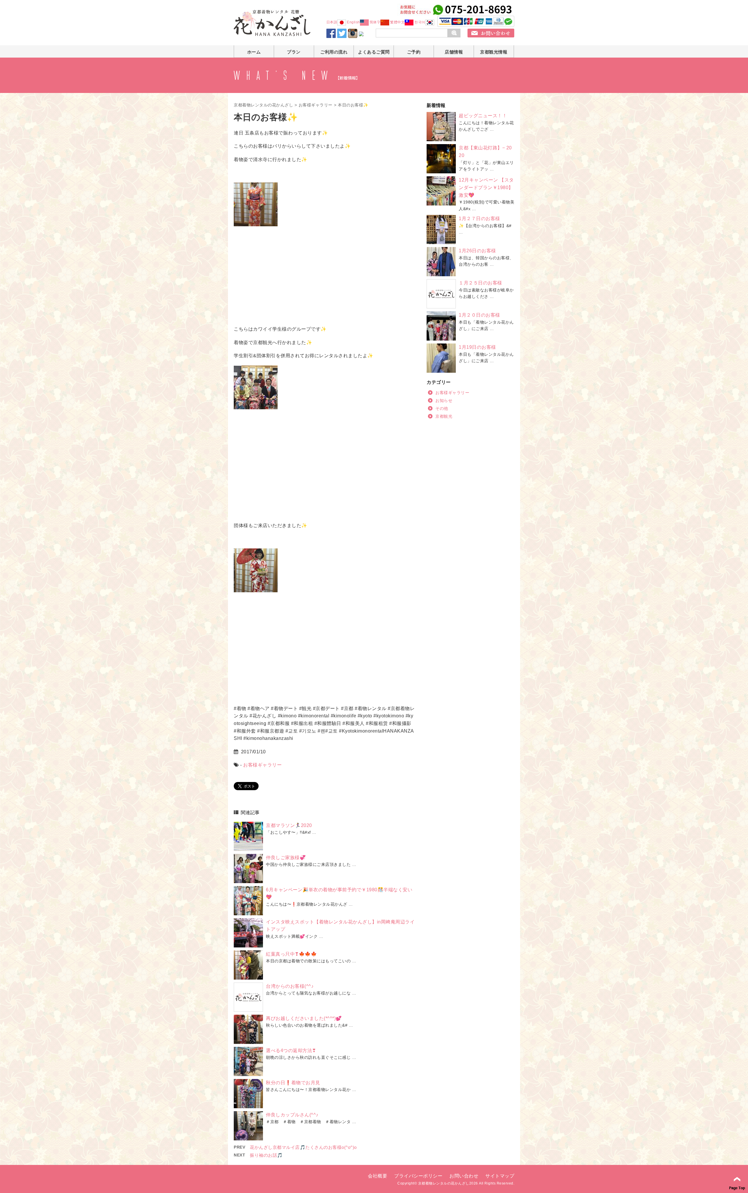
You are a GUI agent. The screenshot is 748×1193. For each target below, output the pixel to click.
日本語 (331, 22)
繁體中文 (397, 22)
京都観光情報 (493, 51)
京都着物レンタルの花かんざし (263, 105)
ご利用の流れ (333, 51)
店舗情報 (454, 51)
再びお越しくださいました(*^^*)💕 (304, 1018)
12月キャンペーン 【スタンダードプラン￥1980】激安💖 (486, 187)
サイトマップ (499, 1175)
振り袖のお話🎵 (266, 1155)
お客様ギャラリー (316, 105)
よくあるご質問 (374, 51)
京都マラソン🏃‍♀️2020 (289, 825)
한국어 (419, 22)
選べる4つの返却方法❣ (291, 1050)
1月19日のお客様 (477, 347)
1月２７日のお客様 (479, 218)
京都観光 (443, 416)
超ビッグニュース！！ (483, 115)
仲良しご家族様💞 (286, 857)
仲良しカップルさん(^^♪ (292, 1114)
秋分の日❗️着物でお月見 (293, 1082)
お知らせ (443, 400)
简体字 (375, 22)
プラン (294, 51)
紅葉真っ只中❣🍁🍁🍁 (291, 954)
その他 (441, 408)
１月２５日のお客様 (480, 282)
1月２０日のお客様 (479, 315)
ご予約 (414, 51)
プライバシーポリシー (418, 1175)
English (353, 22)
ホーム (254, 51)
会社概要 (377, 1175)
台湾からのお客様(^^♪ (290, 986)
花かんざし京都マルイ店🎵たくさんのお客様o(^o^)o (303, 1147)
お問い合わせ (463, 1175)
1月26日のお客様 (477, 250)
